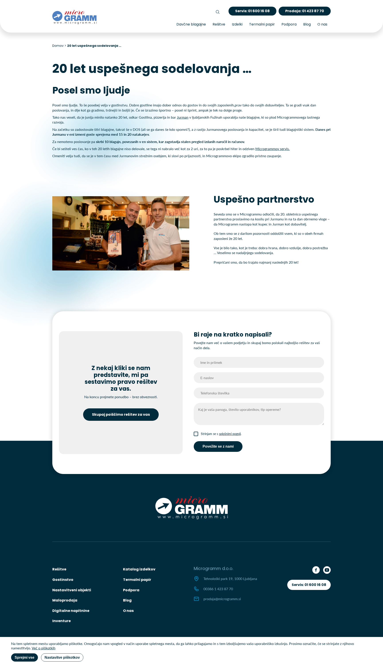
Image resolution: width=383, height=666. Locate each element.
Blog (307, 24)
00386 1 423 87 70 (218, 589)
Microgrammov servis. (272, 149)
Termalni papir (262, 24)
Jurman (182, 117)
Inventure (61, 620)
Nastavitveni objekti (71, 590)
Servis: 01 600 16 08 (309, 584)
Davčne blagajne (191, 24)
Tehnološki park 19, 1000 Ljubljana (230, 578)
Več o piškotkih (43, 648)
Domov (58, 45)
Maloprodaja (64, 600)
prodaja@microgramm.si (222, 599)
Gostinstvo (62, 579)
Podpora (289, 24)
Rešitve (219, 24)
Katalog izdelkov (139, 569)
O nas (322, 24)
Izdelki (237, 24)
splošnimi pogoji (230, 434)
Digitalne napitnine (70, 610)
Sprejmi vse (24, 657)
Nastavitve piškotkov (62, 657)
